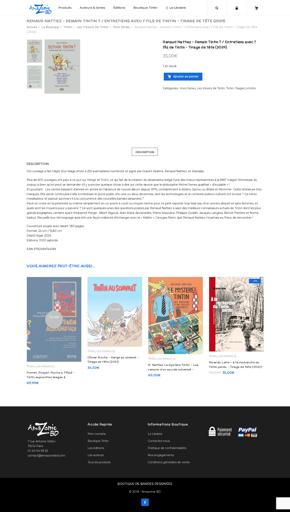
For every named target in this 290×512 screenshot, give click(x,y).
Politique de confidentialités (167, 448)
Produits (65, 7)
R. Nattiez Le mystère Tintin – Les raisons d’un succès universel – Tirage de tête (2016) (173, 369)
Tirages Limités (245, 88)
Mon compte (97, 434)
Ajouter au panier (185, 76)
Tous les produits (99, 462)
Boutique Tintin (145, 7)
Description (145, 152)
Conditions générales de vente (169, 462)
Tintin (67, 27)
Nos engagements (161, 455)
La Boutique (50, 27)
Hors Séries (121, 27)
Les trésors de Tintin (93, 27)
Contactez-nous (159, 441)
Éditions (119, 7)
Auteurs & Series (92, 7)
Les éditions (96, 448)
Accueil (32, 27)
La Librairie (177, 7)
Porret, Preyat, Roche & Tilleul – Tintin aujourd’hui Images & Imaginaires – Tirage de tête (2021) (52, 377)
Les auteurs (96, 455)
